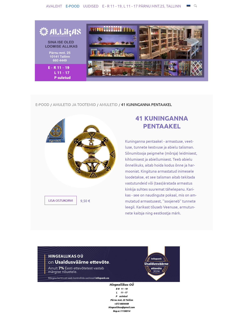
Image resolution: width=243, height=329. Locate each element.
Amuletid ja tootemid (74, 104)
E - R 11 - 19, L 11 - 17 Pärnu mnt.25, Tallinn (141, 6)
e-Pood (73, 6)
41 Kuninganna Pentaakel (146, 104)
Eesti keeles (188, 6)
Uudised (91, 6)
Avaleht (54, 6)
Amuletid (108, 104)
